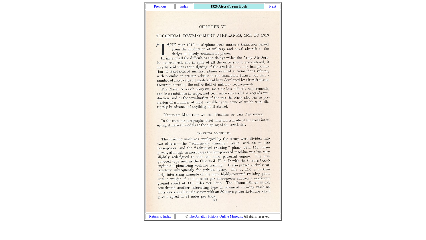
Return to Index (160, 216)
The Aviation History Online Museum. (215, 216)
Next (272, 6)
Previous (160, 6)
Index (184, 6)
